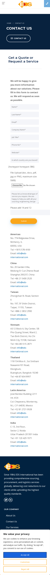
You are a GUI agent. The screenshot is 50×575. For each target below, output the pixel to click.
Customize (25, 562)
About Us (10, 515)
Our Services (12, 527)
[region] (25, 552)
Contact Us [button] (20, 38)
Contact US (19, 23)
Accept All (25, 555)
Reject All (25, 569)
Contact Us (11, 521)
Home (9, 23)
